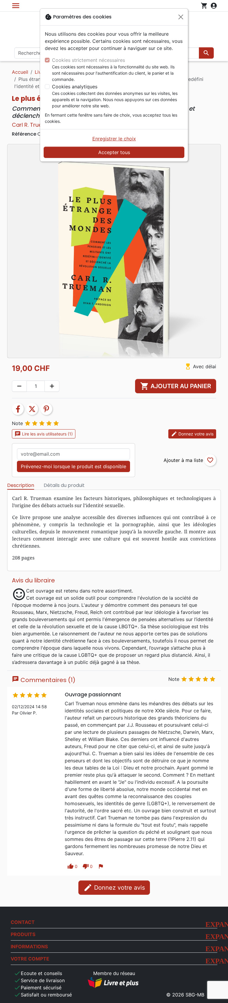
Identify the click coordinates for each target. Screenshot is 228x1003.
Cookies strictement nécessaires (88, 60)
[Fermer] (181, 17)
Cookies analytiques (74, 87)
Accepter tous (114, 152)
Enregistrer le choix (114, 139)
